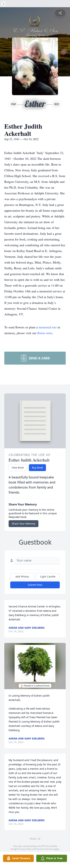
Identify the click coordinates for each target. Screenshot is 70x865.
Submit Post (35, 585)
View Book (18, 467)
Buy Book (37, 467)
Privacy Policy (25, 849)
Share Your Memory (23, 523)
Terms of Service (44, 849)
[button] (35, 666)
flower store (44, 333)
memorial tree (48, 327)
